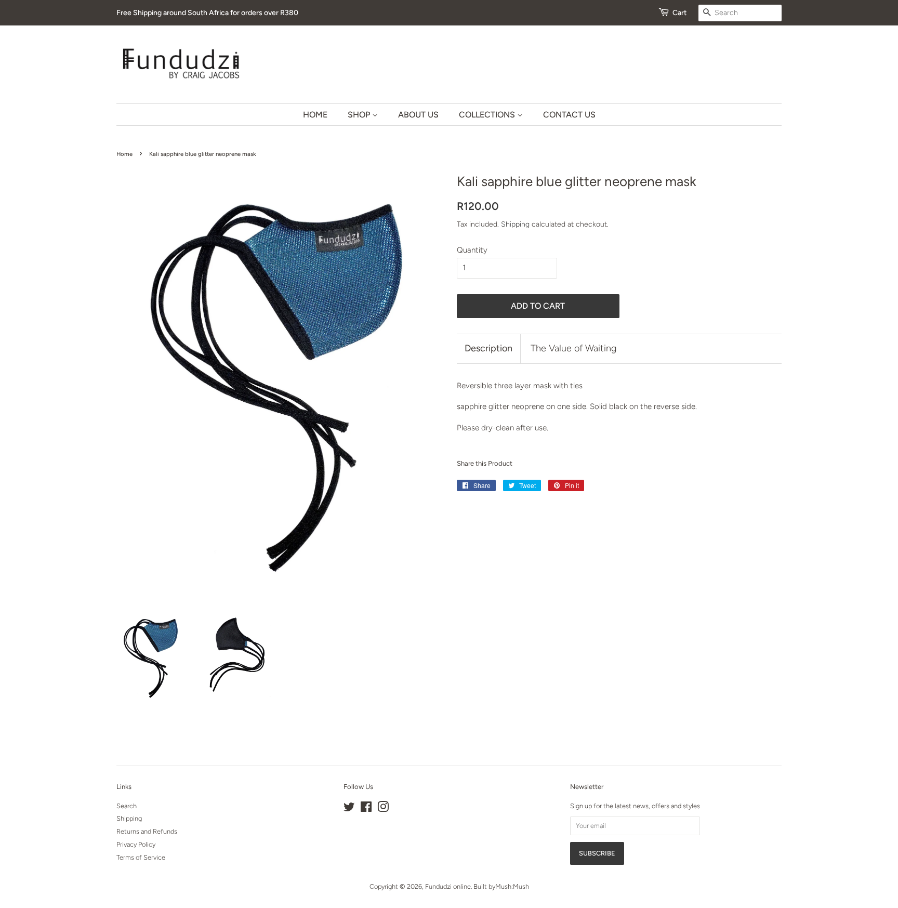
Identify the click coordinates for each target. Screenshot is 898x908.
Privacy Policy (135, 844)
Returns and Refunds (146, 831)
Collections (488, 115)
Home (315, 115)
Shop (360, 115)
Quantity (472, 250)
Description (488, 348)
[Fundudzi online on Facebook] (366, 809)
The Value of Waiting (573, 348)
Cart (679, 12)
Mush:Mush (512, 886)
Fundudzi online (448, 886)
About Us (418, 115)
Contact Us (569, 115)
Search (126, 806)
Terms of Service (140, 857)
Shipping (515, 224)
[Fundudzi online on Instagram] (383, 809)
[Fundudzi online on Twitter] (349, 809)
